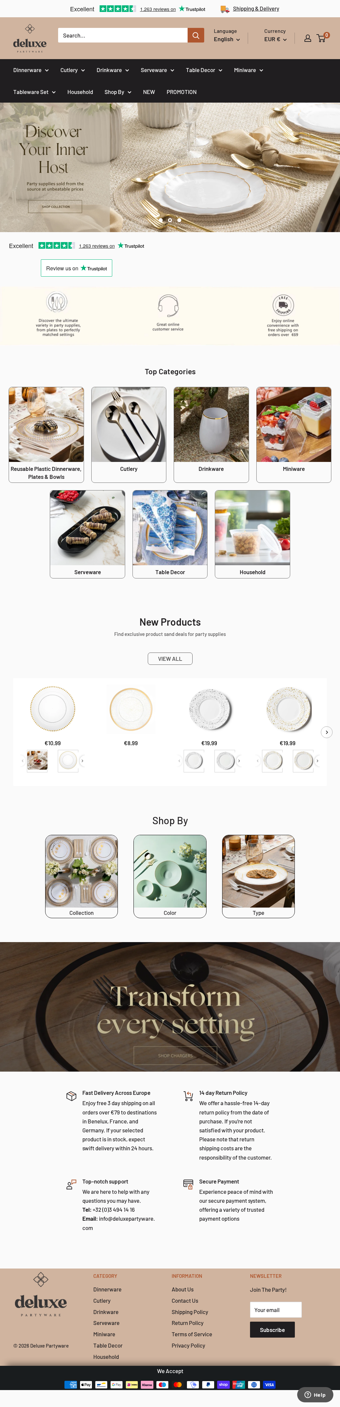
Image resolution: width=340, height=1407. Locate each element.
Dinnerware (27, 69)
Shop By (114, 91)
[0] (321, 38)
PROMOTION (182, 91)
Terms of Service (192, 1334)
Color (170, 912)
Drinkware (109, 69)
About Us (183, 1289)
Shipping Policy (190, 1311)
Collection (81, 912)
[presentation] (82, 760)
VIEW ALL (170, 658)
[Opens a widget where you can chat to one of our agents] (315, 1395)
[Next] (327, 732)
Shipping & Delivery (256, 8)
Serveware (154, 69)
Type (258, 912)
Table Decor (200, 69)
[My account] (307, 38)
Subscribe (272, 1329)
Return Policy (188, 1322)
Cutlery (69, 69)
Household (80, 91)
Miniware (245, 69)
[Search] (196, 35)
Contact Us (185, 1300)
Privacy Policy (188, 1345)
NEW (149, 91)
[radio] (37, 761)
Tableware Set (30, 91)
